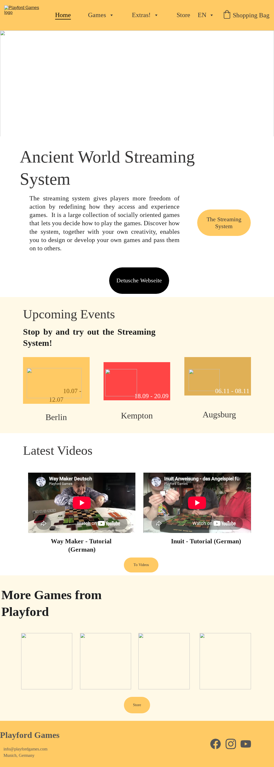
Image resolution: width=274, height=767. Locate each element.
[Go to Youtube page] (246, 744)
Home (63, 14)
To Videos (141, 565)
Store (183, 14)
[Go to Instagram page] (231, 744)
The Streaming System (224, 223)
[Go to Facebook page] (215, 744)
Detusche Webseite (139, 280)
